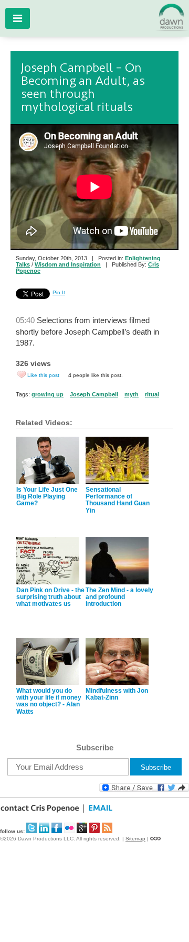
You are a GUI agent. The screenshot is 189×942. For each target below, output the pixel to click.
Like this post (43, 375)
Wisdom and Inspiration (68, 264)
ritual (152, 394)
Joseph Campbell (94, 394)
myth (131, 394)
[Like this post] (21, 374)
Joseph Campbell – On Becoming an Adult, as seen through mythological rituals (83, 87)
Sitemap (135, 838)
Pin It (58, 292)
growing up (48, 394)
